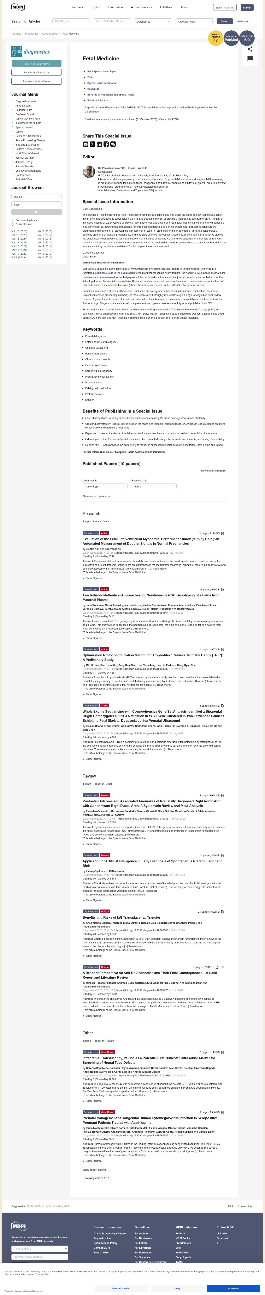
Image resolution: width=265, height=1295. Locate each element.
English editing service (133, 318)
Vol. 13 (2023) (19, 242)
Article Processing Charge (30, 140)
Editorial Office (24, 179)
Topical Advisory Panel (28, 118)
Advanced (243, 21)
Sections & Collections (28, 136)
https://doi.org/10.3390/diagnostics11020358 (142, 552)
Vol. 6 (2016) (45, 238)
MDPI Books (183, 1238)
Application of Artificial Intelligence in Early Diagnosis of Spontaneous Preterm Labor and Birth (153, 863)
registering (158, 268)
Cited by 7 (88, 556)
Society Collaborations (28, 170)
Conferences (23, 175)
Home (26, 101)
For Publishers (143, 1252)
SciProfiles (182, 1252)
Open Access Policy (105, 1243)
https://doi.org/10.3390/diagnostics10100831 (144, 818)
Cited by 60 (89, 878)
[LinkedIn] (100, 145)
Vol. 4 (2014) (45, 246)
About (184, 7)
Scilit (178, 1248)
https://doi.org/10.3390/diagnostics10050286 (142, 733)
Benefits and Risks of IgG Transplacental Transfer (121, 917)
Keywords (93, 89)
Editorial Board (24, 109)
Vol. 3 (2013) (45, 249)
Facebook (222, 1238)
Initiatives (166, 7)
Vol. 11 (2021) (19, 249)
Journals (77, 7)
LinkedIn (222, 1233)
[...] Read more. (157, 568)
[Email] (86, 145)
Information (115, 7)
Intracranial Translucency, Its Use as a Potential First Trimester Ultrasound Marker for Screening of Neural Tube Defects (149, 1060)
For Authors (142, 1233)
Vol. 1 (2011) (45, 257)
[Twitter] (93, 145)
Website (142, 168)
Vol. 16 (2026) (19, 231)
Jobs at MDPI (101, 1252)
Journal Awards (24, 166)
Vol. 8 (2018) (45, 231)
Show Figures (92, 578)
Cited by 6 (88, 1079)
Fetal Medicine (71, 33)
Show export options (97, 496)
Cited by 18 (89, 822)
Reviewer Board (25, 114)
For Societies (142, 1257)
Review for (36, 72)
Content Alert (246, 1206)
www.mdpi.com (139, 268)
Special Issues (50, 33)
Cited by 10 (89, 737)
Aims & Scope (23, 105)
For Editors (141, 1243)
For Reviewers (143, 1238)
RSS (230, 1206)
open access (110, 313)
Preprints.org (183, 1243)
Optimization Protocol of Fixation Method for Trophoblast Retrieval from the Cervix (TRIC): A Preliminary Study (153, 657)
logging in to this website (185, 268)
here (163, 452)
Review (97, 521)
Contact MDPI (102, 1248)
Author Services (141, 7)
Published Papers (97, 100)
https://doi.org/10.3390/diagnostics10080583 (142, 930)
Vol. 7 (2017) (45, 235)
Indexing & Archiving (27, 144)
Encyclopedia (184, 1257)
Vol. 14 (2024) (19, 238)
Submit (247, 7)
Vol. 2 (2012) (45, 253)
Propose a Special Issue (36, 81)
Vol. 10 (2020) (19, 253)
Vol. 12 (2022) (19, 246)
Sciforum (181, 1233)
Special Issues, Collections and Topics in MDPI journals (130, 190)
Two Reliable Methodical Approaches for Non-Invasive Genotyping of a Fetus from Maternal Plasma (151, 598)
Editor (90, 77)
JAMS (179, 1262)
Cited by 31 (89, 994)
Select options (22, 1249)
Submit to (36, 63)
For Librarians (143, 1248)
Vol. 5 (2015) (45, 242)
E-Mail (131, 168)
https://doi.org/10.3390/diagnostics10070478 (142, 990)
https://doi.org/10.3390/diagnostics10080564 (142, 612)
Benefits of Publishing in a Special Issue (110, 94)
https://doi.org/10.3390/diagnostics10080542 (142, 1135)
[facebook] (107, 145)
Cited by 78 (89, 934)
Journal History (24, 162)
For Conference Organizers (151, 1262)
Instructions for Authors (28, 122)
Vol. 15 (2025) (19, 235)
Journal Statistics (25, 157)
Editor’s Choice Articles (29, 149)
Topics (95, 7)
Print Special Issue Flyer (101, 71)
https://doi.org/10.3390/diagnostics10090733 (142, 875)
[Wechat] (113, 145)
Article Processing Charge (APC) (195, 309)
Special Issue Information (102, 83)
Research (98, 784)
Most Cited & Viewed (27, 153)
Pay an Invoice (102, 1238)
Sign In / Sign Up (225, 7)
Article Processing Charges (110, 1233)
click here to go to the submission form (118, 273)
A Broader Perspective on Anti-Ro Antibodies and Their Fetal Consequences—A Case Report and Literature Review (150, 975)
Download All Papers (213, 470)
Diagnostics (31, 33)
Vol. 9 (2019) (18, 257)
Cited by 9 (88, 1139)
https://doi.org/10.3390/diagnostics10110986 (144, 1075)
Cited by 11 (89, 672)
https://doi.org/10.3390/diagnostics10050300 (142, 669)
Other (106, 521)
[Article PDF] (222, 533)
